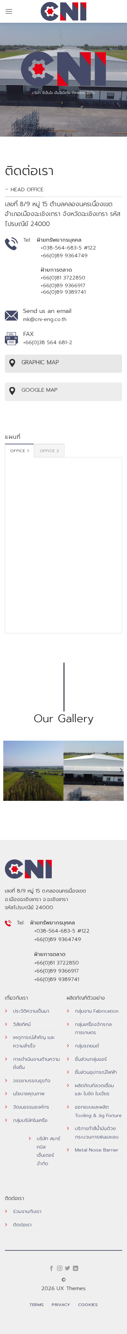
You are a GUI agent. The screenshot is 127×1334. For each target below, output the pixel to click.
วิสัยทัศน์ (22, 1024)
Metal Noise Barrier (97, 1149)
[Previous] (6, 770)
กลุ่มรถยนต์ (87, 1045)
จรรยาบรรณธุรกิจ (31, 1080)
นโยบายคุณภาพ (29, 1093)
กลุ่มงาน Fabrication (97, 1011)
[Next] (121, 770)
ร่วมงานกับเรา (27, 1211)
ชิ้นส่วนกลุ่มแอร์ (91, 1059)
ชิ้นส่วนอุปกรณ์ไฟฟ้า (96, 1072)
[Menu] (9, 11)
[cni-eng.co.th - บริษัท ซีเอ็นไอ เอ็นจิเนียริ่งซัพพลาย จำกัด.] (64, 11)
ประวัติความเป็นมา (31, 1011)
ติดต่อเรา (22, 1224)
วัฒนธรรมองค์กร (31, 1107)
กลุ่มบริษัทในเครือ (30, 1120)
